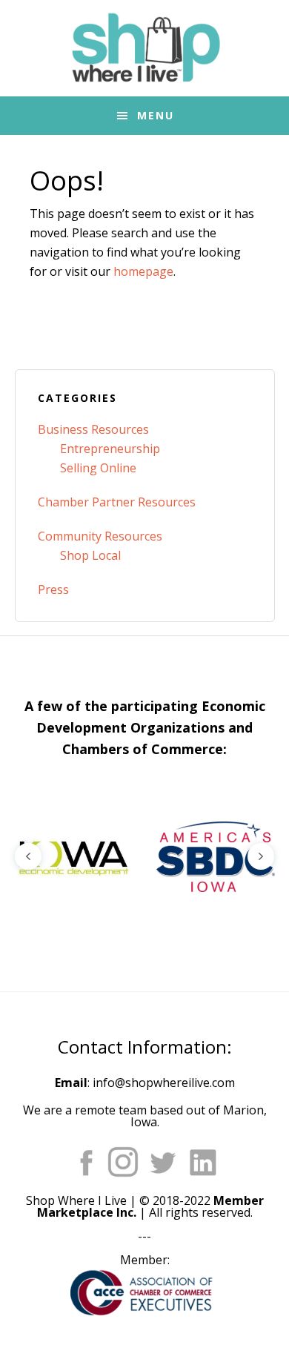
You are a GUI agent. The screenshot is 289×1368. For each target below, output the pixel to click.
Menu (155, 115)
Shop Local (90, 555)
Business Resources (93, 429)
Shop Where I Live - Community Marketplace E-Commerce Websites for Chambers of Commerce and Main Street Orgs (144, 48)
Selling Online (98, 468)
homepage (143, 271)
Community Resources (100, 536)
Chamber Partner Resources (117, 502)
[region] (144, 856)
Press (53, 589)
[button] (72, 856)
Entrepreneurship (110, 448)
